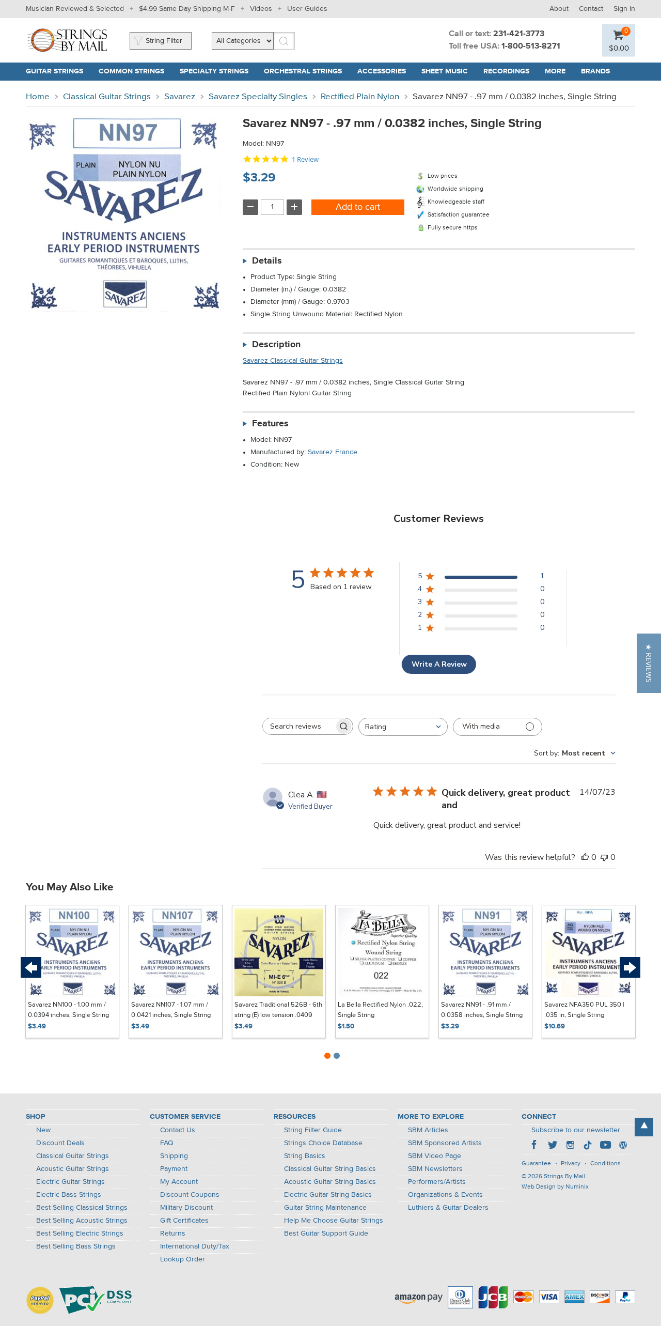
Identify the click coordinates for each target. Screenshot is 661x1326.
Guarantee (536, 1164)
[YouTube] (605, 1146)
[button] (649, 663)
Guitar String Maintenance (325, 1207)
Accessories (381, 71)
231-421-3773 (518, 34)
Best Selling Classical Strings (82, 1207)
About (559, 8)
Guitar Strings (54, 71)
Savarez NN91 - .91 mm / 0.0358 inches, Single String (482, 1010)
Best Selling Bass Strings (76, 1246)
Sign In (624, 8)
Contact (591, 8)
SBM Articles (428, 1130)
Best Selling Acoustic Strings (82, 1220)
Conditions (605, 1164)
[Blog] (623, 1146)
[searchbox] (298, 726)
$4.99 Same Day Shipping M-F (187, 8)
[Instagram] (570, 1146)
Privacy (570, 1164)
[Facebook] (535, 1146)
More (555, 71)
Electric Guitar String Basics (328, 1194)
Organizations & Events (445, 1194)
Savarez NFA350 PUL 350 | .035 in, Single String (584, 1010)
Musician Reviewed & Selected (75, 8)
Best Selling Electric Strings (79, 1233)
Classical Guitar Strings (107, 96)
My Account (179, 1181)
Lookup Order (182, 1259)
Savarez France (332, 452)
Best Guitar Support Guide (326, 1233)
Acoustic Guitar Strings (72, 1169)
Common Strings (131, 71)
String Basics (304, 1156)
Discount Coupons (189, 1194)
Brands (595, 71)
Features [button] (270, 423)
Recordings (506, 71)
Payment (173, 1169)
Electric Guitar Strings (70, 1181)
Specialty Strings (214, 71)
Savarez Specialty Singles (258, 96)
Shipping (174, 1156)
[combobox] (403, 727)
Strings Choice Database (323, 1143)
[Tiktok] (587, 1146)
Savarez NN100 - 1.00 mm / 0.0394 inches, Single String (68, 1010)
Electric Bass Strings (68, 1194)
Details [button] (267, 261)
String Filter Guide (313, 1130)
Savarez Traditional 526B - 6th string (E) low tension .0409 (278, 1010)
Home (38, 96)
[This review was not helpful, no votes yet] (604, 857)
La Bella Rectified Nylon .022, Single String (380, 1010)
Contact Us (177, 1130)
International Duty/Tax (194, 1246)
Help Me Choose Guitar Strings (333, 1220)
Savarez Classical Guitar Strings (293, 360)
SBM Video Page (434, 1156)
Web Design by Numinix (555, 1187)
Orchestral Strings (303, 71)
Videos (261, 8)
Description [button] (276, 344)
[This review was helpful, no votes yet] (585, 857)
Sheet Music (444, 71)
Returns (172, 1233)
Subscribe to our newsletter (575, 1130)
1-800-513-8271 (530, 46)
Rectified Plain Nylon (360, 96)
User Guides (307, 8)
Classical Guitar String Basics (330, 1169)
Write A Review (439, 664)
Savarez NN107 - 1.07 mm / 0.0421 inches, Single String (171, 1010)
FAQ (167, 1143)
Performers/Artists (437, 1181)
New (43, 1130)
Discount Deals (60, 1143)
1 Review (305, 159)
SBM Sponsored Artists (445, 1143)
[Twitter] (552, 1146)
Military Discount (186, 1207)
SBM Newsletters (435, 1169)
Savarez (179, 96)
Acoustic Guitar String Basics (330, 1181)
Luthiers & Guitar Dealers (448, 1207)
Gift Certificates (184, 1220)
